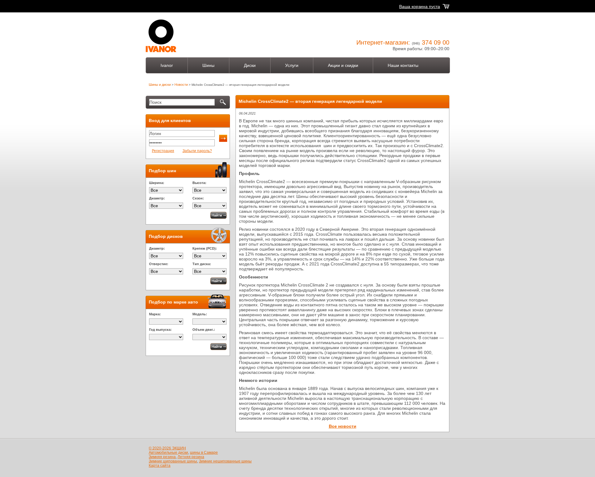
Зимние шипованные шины (173, 461)
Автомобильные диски (168, 452)
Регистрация (163, 151)
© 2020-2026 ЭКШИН (167, 448)
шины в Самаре (204, 452)
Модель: (199, 314)
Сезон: (198, 198)
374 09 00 (435, 42)
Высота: (199, 183)
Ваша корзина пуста (419, 6)
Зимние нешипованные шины (225, 461)
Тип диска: (201, 264)
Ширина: (156, 183)
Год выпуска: (160, 329)
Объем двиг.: (203, 329)
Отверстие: (158, 264)
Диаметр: (157, 198)
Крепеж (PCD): (204, 248)
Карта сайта (159, 465)
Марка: (155, 314)
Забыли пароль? (197, 151)
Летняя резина (191, 457)
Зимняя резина (162, 457)
